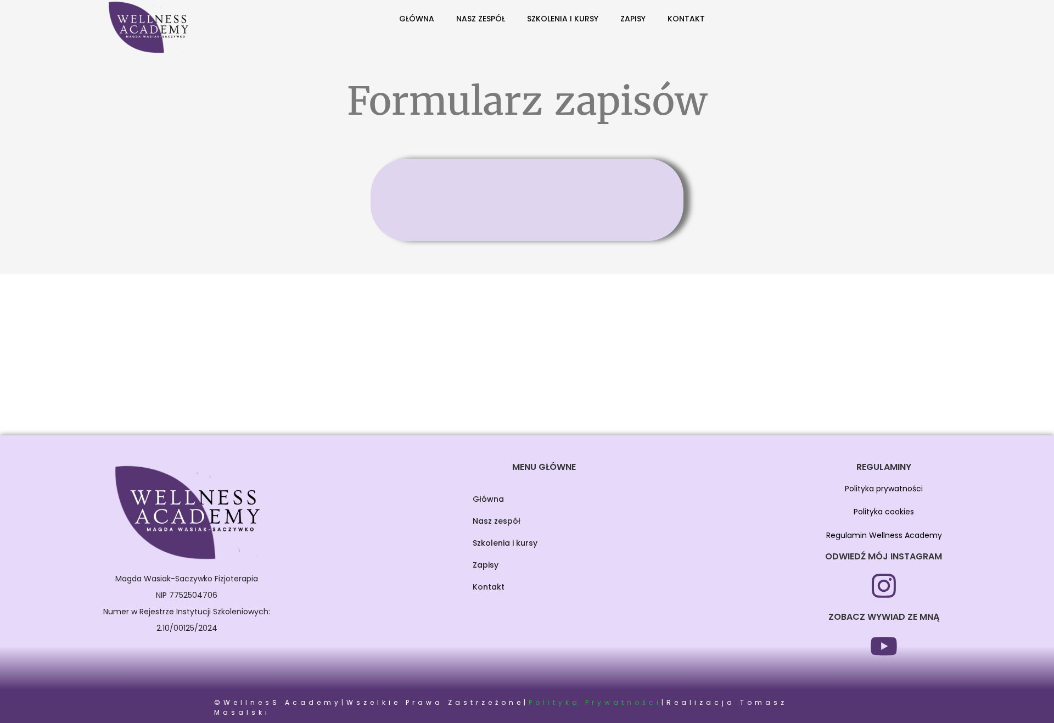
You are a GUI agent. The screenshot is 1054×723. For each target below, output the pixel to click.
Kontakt (686, 18)
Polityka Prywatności (595, 702)
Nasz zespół (480, 18)
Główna (416, 18)
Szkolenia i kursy (562, 18)
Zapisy (633, 18)
